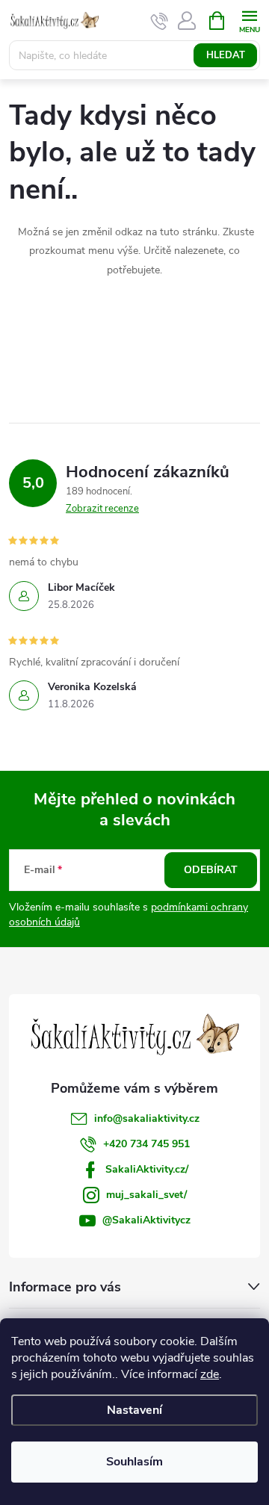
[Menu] (249, 20)
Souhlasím (134, 1461)
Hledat (225, 55)
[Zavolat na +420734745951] (159, 21)
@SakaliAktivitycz (146, 1220)
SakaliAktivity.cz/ (146, 1169)
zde (209, 1374)
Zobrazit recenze (102, 508)
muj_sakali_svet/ (146, 1195)
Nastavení (134, 1410)
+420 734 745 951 (146, 1144)
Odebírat (211, 870)
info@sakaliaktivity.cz (147, 1118)
